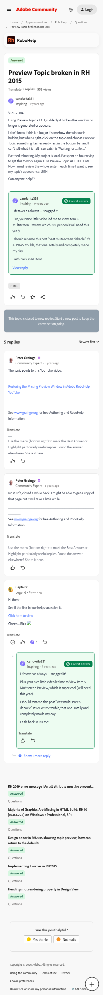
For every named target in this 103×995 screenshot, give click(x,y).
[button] (9, 11)
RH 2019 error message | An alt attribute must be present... (51, 786)
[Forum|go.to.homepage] (36, 10)
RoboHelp (61, 22)
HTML (14, 286)
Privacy (65, 973)
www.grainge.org (26, 412)
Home (14, 22)
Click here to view (20, 615)
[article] (51, 410)
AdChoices (81, 989)
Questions (81, 22)
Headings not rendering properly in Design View (43, 889)
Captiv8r (22, 587)
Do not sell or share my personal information (38, 989)
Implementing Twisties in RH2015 (32, 866)
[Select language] (71, 10)
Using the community (23, 973)
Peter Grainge (26, 358)
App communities (36, 22)
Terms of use (49, 973)
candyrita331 (25, 98)
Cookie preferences (22, 981)
